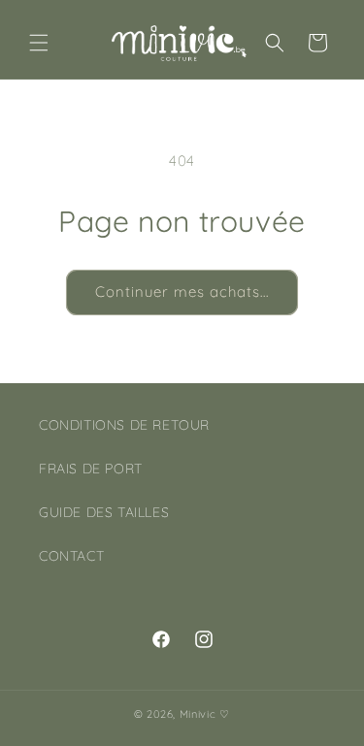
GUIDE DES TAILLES (104, 512)
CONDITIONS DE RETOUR (124, 425)
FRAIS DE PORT (91, 468)
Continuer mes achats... (182, 291)
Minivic (198, 714)
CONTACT (71, 556)
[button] (38, 42)
